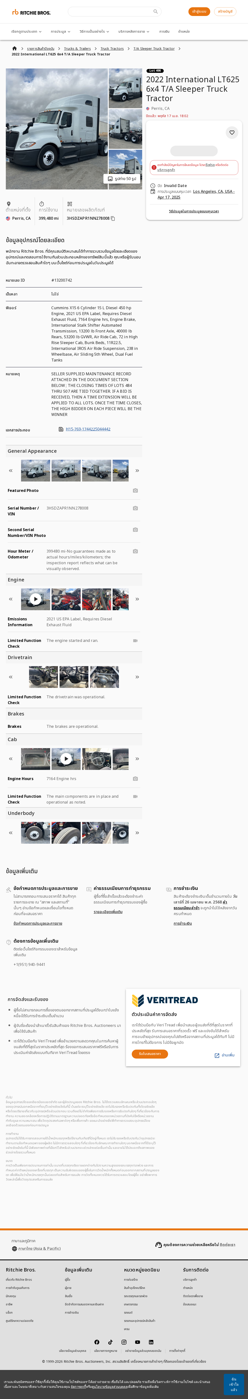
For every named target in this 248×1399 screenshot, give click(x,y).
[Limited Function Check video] (135, 641)
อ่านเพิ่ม (228, 1055)
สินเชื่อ (68, 1296)
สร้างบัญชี (225, 11)
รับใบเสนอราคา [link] (150, 1053)
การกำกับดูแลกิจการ (17, 1288)
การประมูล (58, 31)
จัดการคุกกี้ (78, 1387)
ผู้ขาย (68, 1288)
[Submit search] (156, 12)
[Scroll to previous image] (11, 470)
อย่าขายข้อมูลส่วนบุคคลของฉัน (143, 1351)
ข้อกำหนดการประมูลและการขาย (38, 923)
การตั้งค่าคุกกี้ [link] (177, 1351)
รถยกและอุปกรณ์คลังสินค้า (139, 1321)
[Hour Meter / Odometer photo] (135, 551)
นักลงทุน (11, 1296)
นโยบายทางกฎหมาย (105, 1351)
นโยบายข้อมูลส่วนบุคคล (72, 1351)
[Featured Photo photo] (135, 491)
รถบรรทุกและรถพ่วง (135, 1296)
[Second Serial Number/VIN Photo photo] (135, 530)
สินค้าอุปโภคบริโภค (134, 1288)
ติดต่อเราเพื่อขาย (193, 1296)
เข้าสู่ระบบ (199, 11)
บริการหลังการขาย (131, 31)
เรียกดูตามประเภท (24, 31)
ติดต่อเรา (227, 1245)
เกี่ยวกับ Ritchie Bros (19, 1280)
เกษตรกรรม (131, 1304)
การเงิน (164, 31)
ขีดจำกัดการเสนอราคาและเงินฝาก (84, 1304)
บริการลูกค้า (166, 170)
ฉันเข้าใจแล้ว (234, 1384)
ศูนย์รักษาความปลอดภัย (19, 1321)
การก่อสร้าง (131, 1280)
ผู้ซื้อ (67, 1280)
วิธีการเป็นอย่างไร (92, 31)
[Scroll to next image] (137, 470)
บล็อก (9, 1313)
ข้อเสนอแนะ (189, 1304)
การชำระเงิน (183, 923)
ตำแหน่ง (184, 31)
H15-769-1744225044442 (88, 429)
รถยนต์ (128, 1313)
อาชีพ (9, 1304)
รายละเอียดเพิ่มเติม (108, 912)
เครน (127, 1329)
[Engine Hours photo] (135, 779)
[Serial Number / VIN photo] (135, 508)
